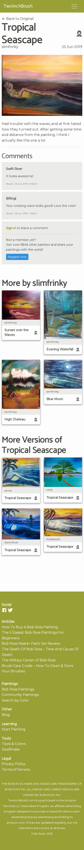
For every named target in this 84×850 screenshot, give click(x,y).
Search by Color (15, 700)
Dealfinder (11, 749)
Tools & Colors (14, 744)
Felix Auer (38, 833)
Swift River (14, 169)
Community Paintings (20, 695)
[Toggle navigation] (74, 6)
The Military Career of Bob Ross (28, 660)
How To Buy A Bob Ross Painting (30, 627)
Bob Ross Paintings (18, 689)
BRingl (11, 198)
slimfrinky (10, 47)
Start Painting (14, 729)
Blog (6, 715)
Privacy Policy (13, 764)
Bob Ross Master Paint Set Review (31, 643)
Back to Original (19, 19)
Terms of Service (16, 769)
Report (9, 183)
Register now (17, 256)
